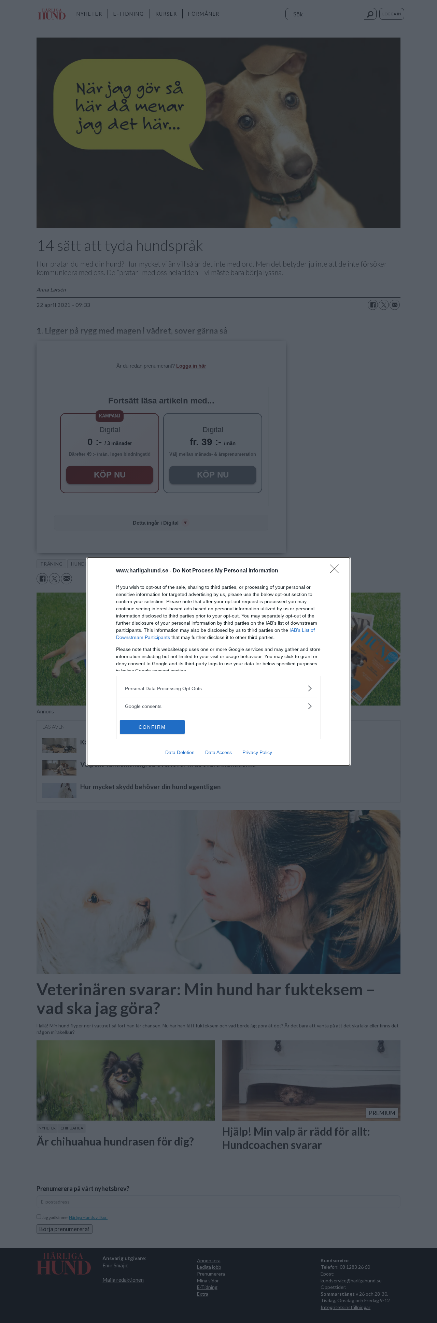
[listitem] (218, 688)
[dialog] (218, 661)
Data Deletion (180, 752)
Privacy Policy (257, 752)
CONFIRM (152, 727)
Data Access (218, 752)
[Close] (336, 571)
